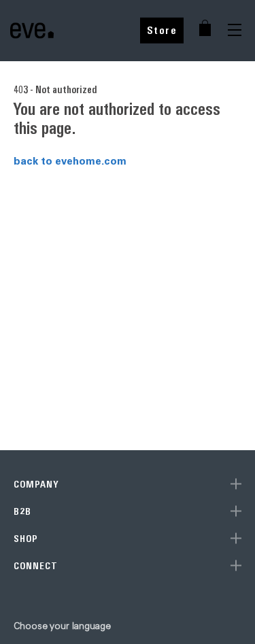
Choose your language (62, 626)
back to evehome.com (70, 160)
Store (162, 30)
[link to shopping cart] (205, 28)
